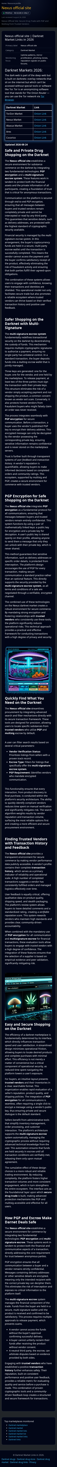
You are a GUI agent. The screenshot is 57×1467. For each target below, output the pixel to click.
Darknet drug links (19, 1462)
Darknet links (15, 1439)
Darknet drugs (8, 1459)
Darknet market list (17, 1433)
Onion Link (40, 113)
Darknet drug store (26, 1459)
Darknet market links (18, 1436)
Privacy (32, 1462)
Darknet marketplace (18, 1425)
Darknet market (16, 1428)
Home (4, 3)
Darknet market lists (18, 1431)
